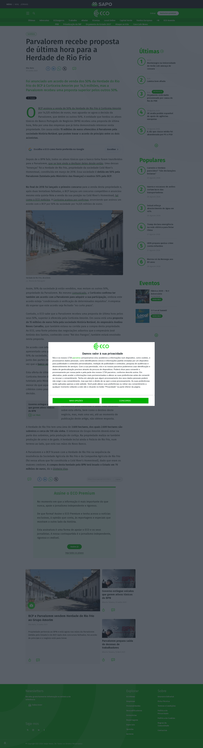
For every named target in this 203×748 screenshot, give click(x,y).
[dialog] (101, 374)
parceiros (76, 358)
